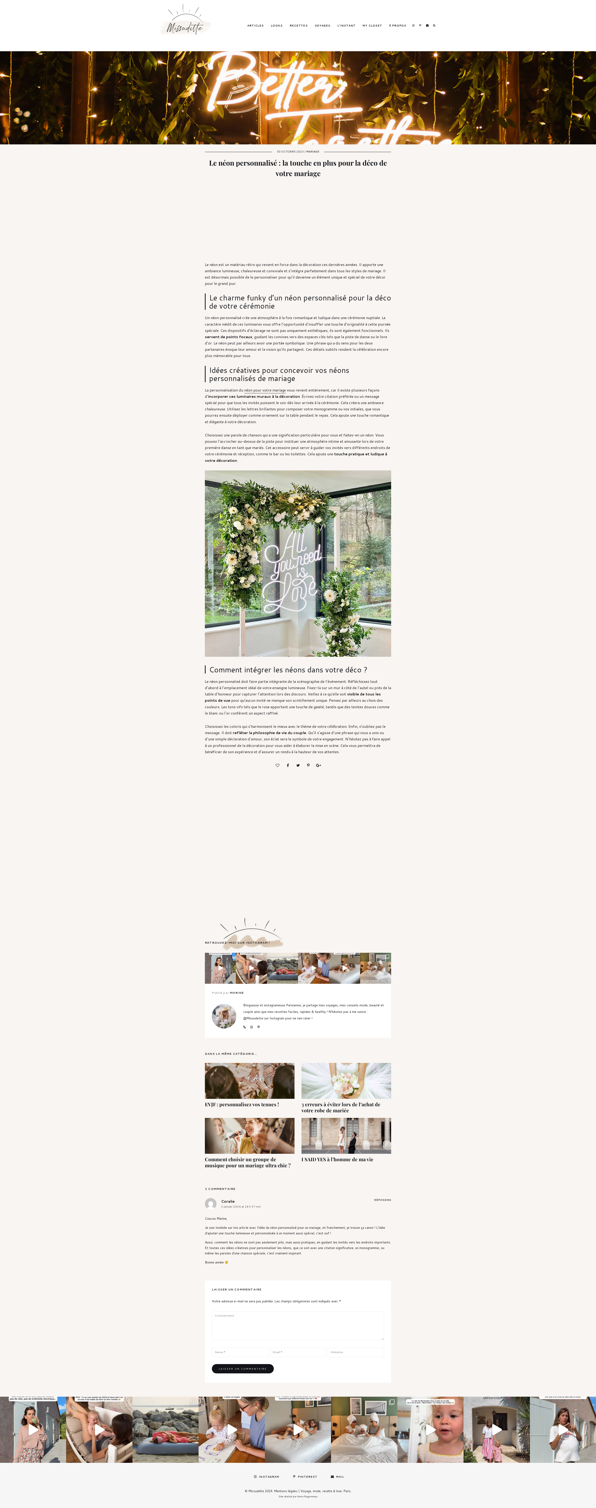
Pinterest (420, 25)
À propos (397, 25)
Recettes (299, 25)
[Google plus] (318, 765)
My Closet (372, 25)
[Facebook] (287, 765)
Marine (237, 993)
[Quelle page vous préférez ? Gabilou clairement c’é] (313, 968)
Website (244, 1027)
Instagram (413, 25)
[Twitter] (298, 765)
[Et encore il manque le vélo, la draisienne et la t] (220, 968)
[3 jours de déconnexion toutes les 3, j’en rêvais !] (344, 968)
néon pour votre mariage (265, 390)
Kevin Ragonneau (307, 1496)
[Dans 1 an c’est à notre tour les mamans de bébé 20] (251, 968)
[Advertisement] (299, 223)
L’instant (346, 25)
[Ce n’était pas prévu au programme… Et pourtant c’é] (563, 1430)
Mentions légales (286, 1491)
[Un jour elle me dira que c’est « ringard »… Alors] (497, 1430)
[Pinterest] (308, 765)
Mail (427, 25)
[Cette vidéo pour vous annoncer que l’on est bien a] (430, 1430)
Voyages (323, 25)
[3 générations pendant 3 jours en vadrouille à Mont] (375, 968)
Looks (277, 25)
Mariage (312, 151)
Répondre (382, 1200)
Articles (255, 25)
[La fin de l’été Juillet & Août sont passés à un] (165, 1430)
